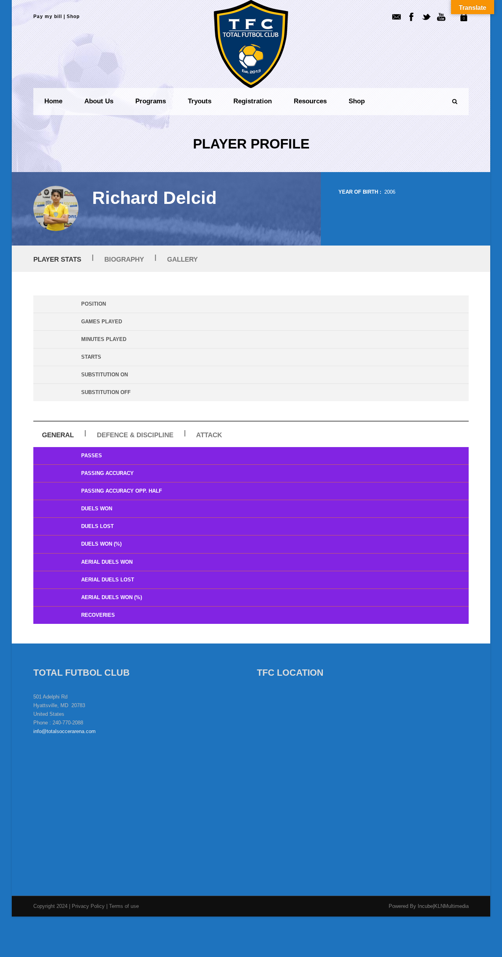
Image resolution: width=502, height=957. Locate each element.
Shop (73, 16)
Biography (124, 259)
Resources (310, 101)
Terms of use (124, 906)
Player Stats (57, 259)
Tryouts (199, 101)
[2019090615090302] (55, 208)
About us (98, 101)
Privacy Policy (89, 906)
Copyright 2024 (50, 906)
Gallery (182, 259)
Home (53, 101)
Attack (209, 435)
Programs (150, 101)
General (58, 435)
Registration (252, 101)
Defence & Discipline (135, 435)
